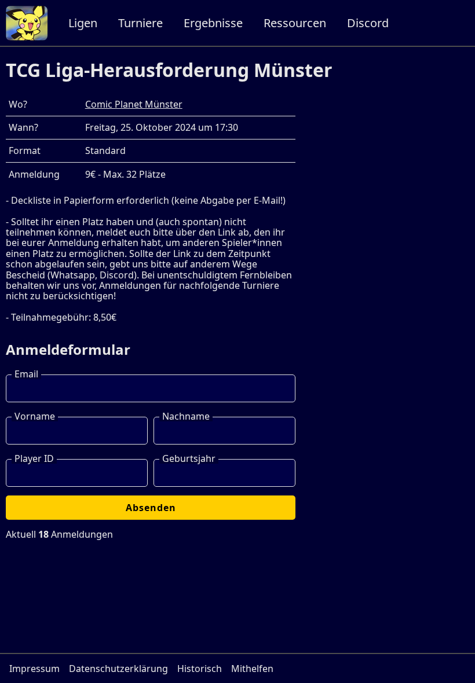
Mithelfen (252, 668)
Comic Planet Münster (133, 104)
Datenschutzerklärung (118, 668)
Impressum (34, 668)
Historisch (199, 668)
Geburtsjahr (188, 458)
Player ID (34, 458)
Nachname (186, 416)
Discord (368, 23)
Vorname (34, 416)
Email (26, 374)
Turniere (140, 23)
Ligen (82, 23)
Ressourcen (295, 23)
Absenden (151, 507)
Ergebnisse (213, 23)
